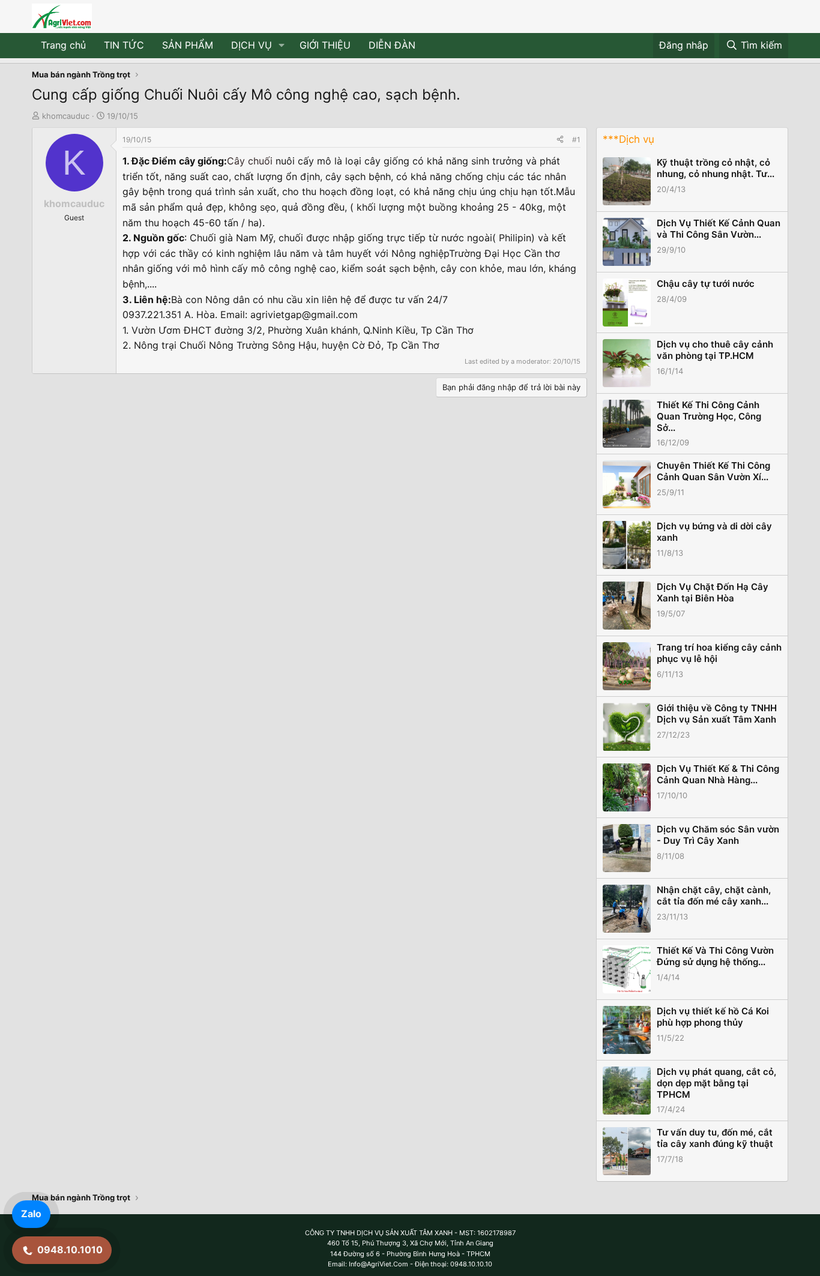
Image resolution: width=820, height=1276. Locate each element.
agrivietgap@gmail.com (304, 314)
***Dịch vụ (628, 139)
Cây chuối (250, 161)
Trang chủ (63, 45)
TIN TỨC (124, 45)
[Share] (560, 139)
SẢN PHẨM (187, 45)
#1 (576, 139)
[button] (282, 45)
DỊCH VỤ (251, 45)
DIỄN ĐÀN (392, 45)
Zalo (31, 1214)
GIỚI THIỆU (325, 45)
